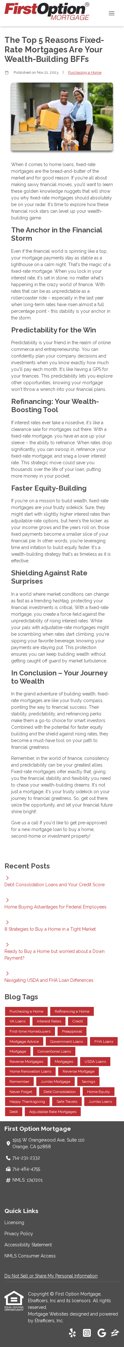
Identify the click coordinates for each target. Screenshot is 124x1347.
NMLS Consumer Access (30, 1255)
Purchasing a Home (84, 72)
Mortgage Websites (49, 1314)
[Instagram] (87, 1333)
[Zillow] (115, 1333)
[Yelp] (72, 1333)
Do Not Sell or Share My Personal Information (51, 1275)
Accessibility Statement (28, 1244)
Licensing (14, 1222)
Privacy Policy (18, 1233)
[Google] (101, 1333)
